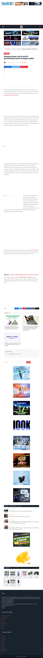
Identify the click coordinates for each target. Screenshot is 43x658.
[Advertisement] (21, 15)
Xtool (3, 646)
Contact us (4, 601)
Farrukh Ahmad (11, 62)
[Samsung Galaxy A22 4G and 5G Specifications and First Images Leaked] (21, 78)
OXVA (3, 620)
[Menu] (3, 27)
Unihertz (3, 642)
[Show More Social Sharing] (29, 67)
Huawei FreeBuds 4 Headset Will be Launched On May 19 (24, 274)
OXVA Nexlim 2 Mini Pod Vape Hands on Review (20, 511)
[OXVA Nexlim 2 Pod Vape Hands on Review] (6, 516)
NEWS (6, 53)
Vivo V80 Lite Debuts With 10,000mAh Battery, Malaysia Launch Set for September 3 (12, 327)
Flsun (3, 643)
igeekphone (24, 656)
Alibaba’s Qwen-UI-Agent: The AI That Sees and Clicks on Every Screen (13, 344)
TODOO (3, 628)
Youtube (3, 607)
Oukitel (3, 648)
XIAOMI (19, 506)
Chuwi (3, 637)
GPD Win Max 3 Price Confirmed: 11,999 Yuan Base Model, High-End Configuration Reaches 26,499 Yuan (31, 328)
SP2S (3, 625)
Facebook (3, 606)
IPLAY (3, 626)
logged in (12, 353)
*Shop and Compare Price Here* (8, 605)
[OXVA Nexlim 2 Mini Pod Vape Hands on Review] (6, 510)
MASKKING (4, 623)
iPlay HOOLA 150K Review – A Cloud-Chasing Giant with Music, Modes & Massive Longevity (24, 528)
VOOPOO (3, 618)
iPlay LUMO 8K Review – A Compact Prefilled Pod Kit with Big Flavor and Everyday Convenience (24, 522)
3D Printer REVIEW (13, 506)
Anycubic (3, 645)
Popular (6, 506)
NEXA (3, 622)
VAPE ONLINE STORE (6, 615)
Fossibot (3, 640)
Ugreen (3, 651)
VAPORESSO (4, 617)
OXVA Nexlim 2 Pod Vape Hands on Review (19, 516)
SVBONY (3, 635)
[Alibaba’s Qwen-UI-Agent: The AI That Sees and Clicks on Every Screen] (12, 336)
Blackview (4, 639)
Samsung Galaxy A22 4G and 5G (11, 95)
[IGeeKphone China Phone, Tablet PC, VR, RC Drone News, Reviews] (21, 27)
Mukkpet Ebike (4, 649)
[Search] (40, 27)
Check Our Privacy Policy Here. (7, 602)
